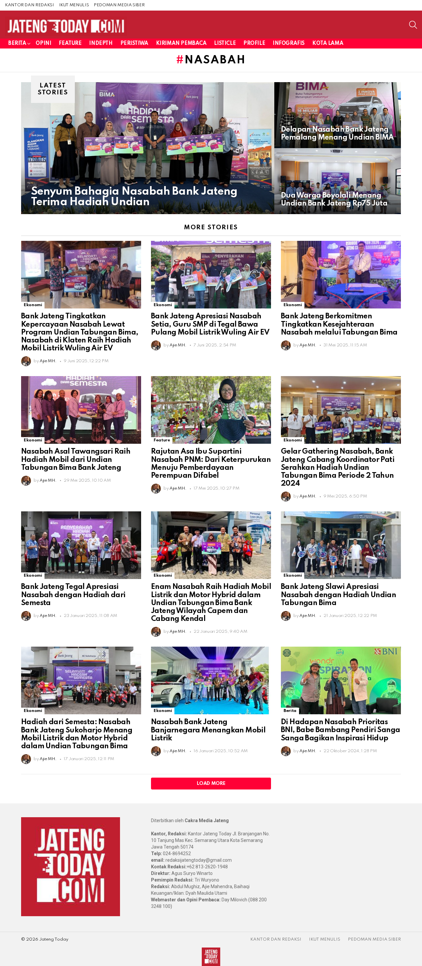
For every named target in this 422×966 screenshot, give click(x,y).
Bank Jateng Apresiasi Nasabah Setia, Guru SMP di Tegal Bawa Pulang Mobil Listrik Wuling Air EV (210, 324)
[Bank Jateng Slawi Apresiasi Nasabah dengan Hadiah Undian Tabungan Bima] (341, 545)
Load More (211, 783)
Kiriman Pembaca (181, 43)
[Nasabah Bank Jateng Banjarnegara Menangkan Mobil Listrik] (211, 680)
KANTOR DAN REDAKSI (29, 5)
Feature (70, 43)
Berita (17, 43)
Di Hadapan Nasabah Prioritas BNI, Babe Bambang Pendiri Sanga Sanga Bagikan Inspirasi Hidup (340, 730)
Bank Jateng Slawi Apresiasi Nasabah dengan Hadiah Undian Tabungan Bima (338, 594)
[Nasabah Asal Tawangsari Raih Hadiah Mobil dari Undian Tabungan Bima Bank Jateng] (81, 410)
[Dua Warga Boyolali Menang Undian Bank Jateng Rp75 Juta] (337, 181)
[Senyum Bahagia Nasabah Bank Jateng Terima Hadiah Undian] (147, 148)
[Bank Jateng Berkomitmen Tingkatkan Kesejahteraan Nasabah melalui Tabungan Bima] (341, 274)
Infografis (289, 43)
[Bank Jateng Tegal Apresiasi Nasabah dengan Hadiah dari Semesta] (81, 545)
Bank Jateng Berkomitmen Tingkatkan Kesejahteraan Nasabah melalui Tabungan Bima (339, 324)
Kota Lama (327, 43)
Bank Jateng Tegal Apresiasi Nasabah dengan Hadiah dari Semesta (73, 594)
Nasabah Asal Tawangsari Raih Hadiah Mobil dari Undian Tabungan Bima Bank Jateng (75, 459)
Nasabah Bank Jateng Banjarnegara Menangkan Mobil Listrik (208, 730)
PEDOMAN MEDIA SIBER (119, 5)
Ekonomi (33, 305)
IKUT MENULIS (74, 5)
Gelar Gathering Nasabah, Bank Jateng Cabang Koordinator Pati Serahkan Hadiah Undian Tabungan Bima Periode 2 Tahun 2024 (337, 467)
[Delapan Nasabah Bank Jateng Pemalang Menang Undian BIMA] (337, 115)
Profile (254, 43)
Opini (43, 43)
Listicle (225, 43)
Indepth (100, 43)
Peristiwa (134, 43)
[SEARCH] (413, 24)
